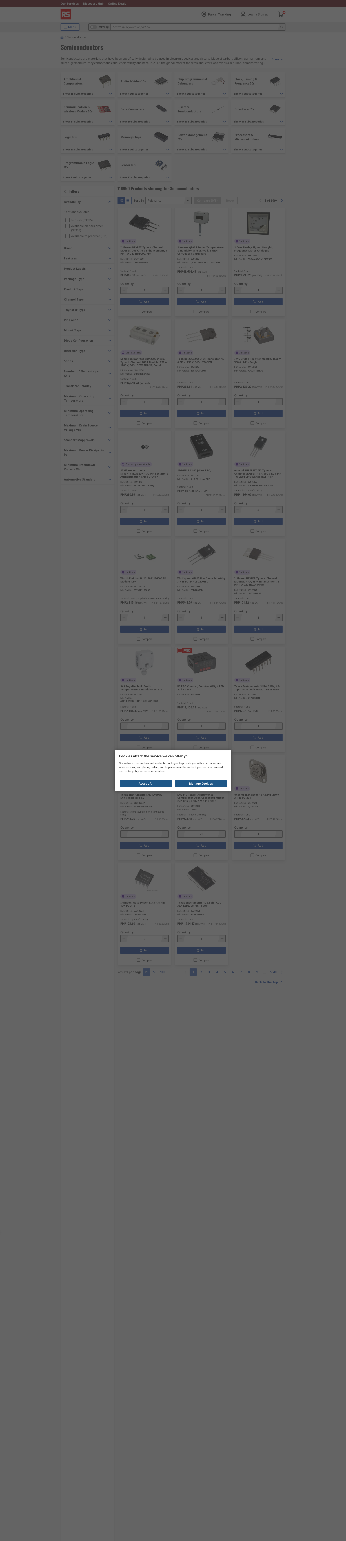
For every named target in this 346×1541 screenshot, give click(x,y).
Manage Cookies (201, 784)
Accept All (146, 784)
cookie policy (131, 771)
